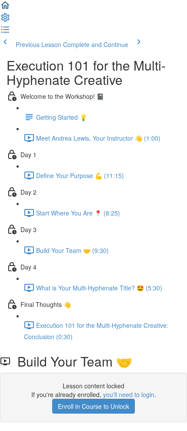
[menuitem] (5, 20)
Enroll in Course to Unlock (93, 406)
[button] (5, 7)
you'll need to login (128, 394)
